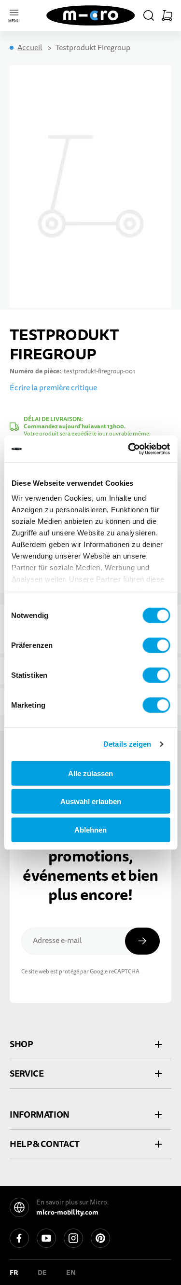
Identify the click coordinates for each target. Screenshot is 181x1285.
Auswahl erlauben (90, 801)
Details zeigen (127, 744)
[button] (148, 15)
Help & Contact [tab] (45, 1143)
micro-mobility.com (67, 1212)
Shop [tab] (21, 1044)
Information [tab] (40, 1114)
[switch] (156, 645)
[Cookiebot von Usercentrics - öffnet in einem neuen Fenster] (129, 449)
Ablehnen (90, 829)
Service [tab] (26, 1073)
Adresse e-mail (57, 940)
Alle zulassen (90, 773)
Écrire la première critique (53, 388)
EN (71, 1272)
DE (42, 1272)
